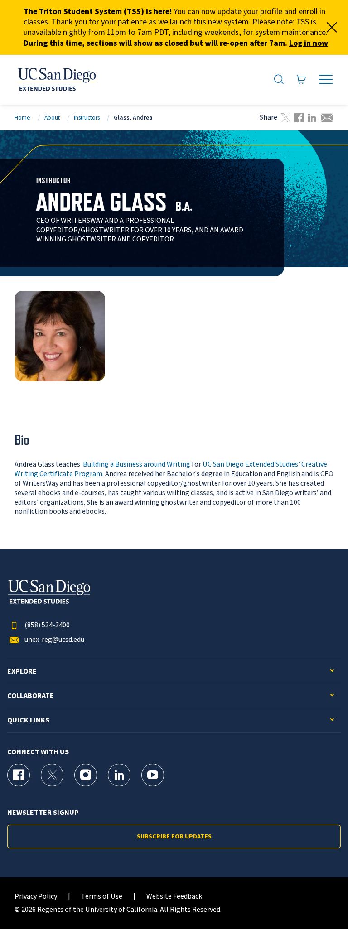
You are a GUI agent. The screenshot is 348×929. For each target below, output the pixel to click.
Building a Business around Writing (136, 464)
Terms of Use (101, 896)
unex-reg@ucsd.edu (54, 640)
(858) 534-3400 (47, 625)
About (52, 117)
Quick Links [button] (28, 720)
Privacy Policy (35, 896)
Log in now (308, 43)
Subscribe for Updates (174, 836)
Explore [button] (22, 671)
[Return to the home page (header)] (56, 80)
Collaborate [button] (30, 696)
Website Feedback (174, 896)
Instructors (87, 117)
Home (22, 117)
